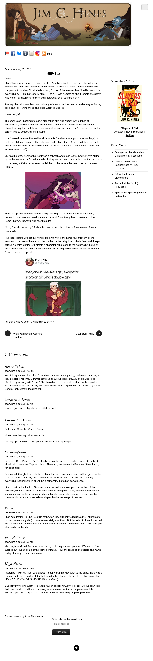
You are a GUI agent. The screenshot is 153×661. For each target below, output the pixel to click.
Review (8, 78)
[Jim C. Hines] (68, 45)
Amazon (118, 131)
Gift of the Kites (123, 174)
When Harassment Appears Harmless (24, 335)
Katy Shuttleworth (34, 616)
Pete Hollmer (14, 538)
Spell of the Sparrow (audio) (129, 192)
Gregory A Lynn (17, 400)
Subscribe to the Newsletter (67, 619)
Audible (130, 135)
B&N (127, 131)
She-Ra (53, 73)
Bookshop (137, 131)
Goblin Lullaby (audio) (126, 183)
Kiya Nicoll (13, 564)
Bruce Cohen (14, 367)
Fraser (10, 508)
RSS (49, 53)
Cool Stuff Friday (88, 333)
